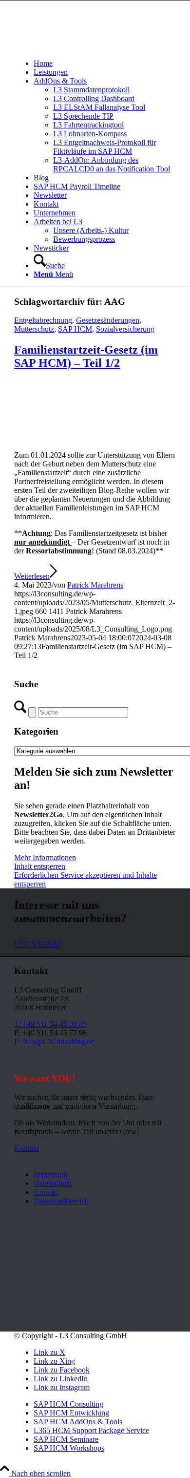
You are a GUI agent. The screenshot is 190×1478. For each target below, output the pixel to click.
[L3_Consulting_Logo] (87, 46)
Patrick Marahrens (95, 585)
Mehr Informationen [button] (45, 857)
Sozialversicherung (125, 329)
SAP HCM (75, 329)
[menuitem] (105, 63)
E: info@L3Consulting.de (54, 1041)
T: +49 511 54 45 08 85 (50, 1024)
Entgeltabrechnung (43, 320)
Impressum (50, 1174)
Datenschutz (53, 1183)
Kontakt (46, 1192)
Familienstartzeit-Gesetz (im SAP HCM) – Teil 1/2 (86, 356)
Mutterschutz (34, 329)
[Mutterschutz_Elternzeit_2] (95, 438)
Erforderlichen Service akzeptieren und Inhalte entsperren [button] (85, 879)
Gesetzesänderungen (107, 320)
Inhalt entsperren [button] (39, 866)
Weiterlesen (32, 576)
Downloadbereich (61, 1201)
